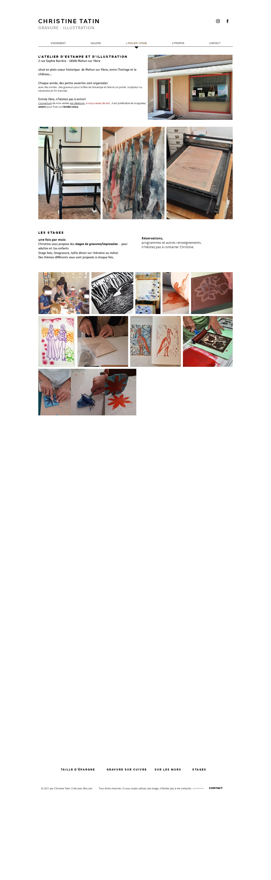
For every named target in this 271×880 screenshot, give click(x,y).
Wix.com (87, 788)
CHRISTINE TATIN (69, 21)
